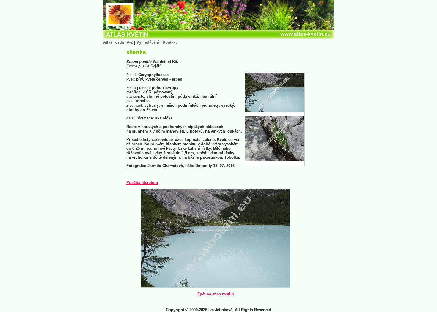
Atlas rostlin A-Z (118, 42)
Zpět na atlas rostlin (215, 294)
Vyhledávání (147, 42)
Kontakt (170, 42)
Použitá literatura (142, 182)
